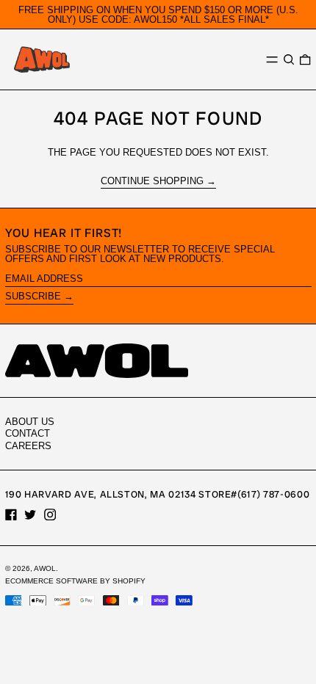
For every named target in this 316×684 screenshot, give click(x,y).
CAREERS (28, 445)
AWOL (45, 568)
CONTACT (27, 433)
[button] (289, 59)
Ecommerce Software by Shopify (75, 581)
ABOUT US (29, 421)
